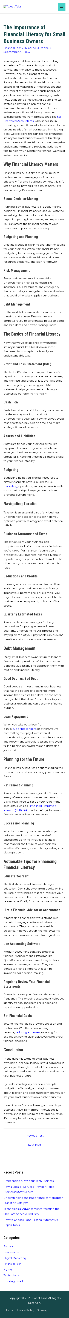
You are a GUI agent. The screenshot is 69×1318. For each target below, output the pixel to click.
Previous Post (35, 1135)
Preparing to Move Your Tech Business (29, 1181)
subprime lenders (24, 728)
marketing (10, 486)
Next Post (34, 1145)
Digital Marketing (15, 1258)
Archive (8, 1246)
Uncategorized (13, 1281)
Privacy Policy (25, 1310)
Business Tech (13, 1252)
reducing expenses (27, 1032)
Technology (11, 1275)
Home (8, 1269)
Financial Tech (13, 48)
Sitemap (42, 1310)
